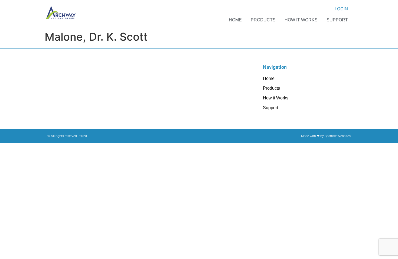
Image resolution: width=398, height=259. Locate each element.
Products (263, 20)
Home (235, 20)
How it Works (301, 20)
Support (337, 20)
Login (341, 8)
